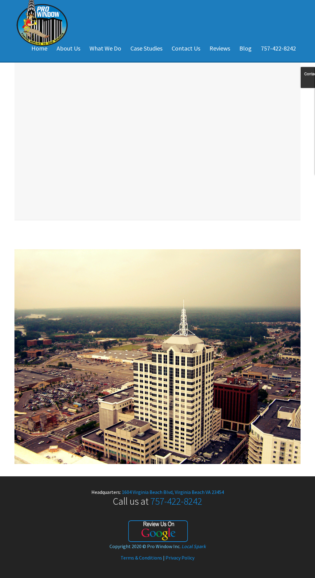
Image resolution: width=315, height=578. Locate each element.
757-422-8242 (278, 48)
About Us (68, 48)
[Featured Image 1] (157, 356)
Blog (245, 48)
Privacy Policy (179, 558)
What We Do (105, 48)
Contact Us (186, 48)
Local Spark (193, 546)
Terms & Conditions (141, 558)
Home (39, 48)
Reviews (219, 48)
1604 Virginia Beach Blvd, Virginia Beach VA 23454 (173, 492)
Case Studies (146, 48)
